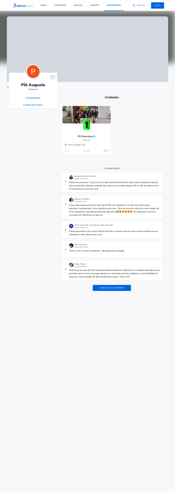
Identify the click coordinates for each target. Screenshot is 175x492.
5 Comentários (33, 97)
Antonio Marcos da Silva (85, 176)
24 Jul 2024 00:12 (80, 266)
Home (43, 5)
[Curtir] (52, 77)
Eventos (94, 5)
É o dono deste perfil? (33, 105)
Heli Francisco (80, 244)
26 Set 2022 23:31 (81, 178)
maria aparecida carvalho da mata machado (93, 225)
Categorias (60, 5)
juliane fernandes (82, 199)
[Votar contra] (65, 184)
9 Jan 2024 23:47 (80, 201)
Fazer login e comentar (112, 288)
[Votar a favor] (65, 177)
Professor (33, 89)
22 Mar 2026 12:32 (81, 227)
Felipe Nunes (80, 264)
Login (157, 5)
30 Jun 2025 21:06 (81, 247)
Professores (114, 5)
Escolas (78, 5)
